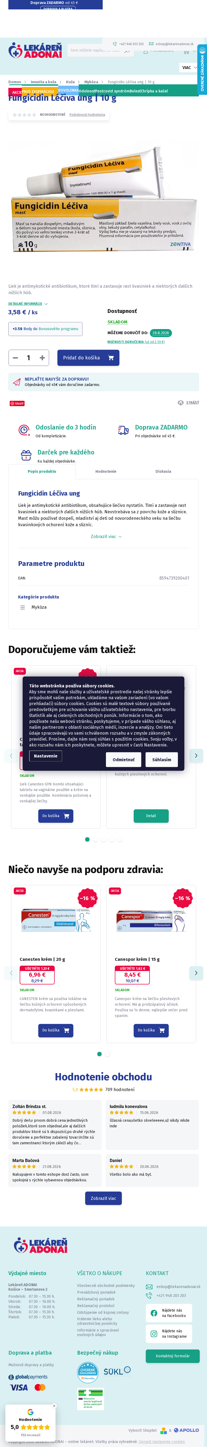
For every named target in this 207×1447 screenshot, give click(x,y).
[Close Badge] (54, 1406)
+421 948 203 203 (171, 1295)
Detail (151, 816)
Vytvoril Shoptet (143, 1430)
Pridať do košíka (81, 358)
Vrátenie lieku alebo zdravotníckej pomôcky (97, 1321)
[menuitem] (15, 93)
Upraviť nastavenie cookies (162, 1441)
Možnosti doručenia (136, 342)
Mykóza (39, 607)
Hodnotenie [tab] (105, 471)
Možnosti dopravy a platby (31, 1365)
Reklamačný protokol (96, 1306)
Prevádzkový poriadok (96, 1292)
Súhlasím (161, 759)
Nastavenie (45, 755)
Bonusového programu (58, 329)
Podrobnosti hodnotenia (87, 115)
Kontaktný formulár (173, 1356)
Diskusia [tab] (163, 471)
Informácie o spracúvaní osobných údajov (98, 1332)
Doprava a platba (58, 9)
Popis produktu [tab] (42, 471)
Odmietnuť (123, 759)
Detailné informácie (25, 304)
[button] (87, 839)
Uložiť (19, 403)
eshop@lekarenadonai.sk (179, 1286)
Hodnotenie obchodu (103, 1077)
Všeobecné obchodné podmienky (106, 1285)
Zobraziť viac (103, 1198)
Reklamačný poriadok (96, 1299)
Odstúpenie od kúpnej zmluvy (103, 1312)
